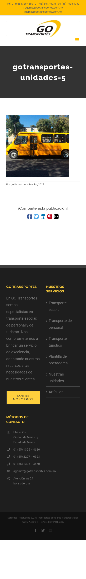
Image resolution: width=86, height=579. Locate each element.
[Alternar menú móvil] (77, 39)
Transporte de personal (60, 323)
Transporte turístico (58, 341)
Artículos (56, 392)
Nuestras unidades (56, 377)
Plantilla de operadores (58, 359)
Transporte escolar (58, 306)
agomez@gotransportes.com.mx (26, 471)
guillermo (16, 184)
